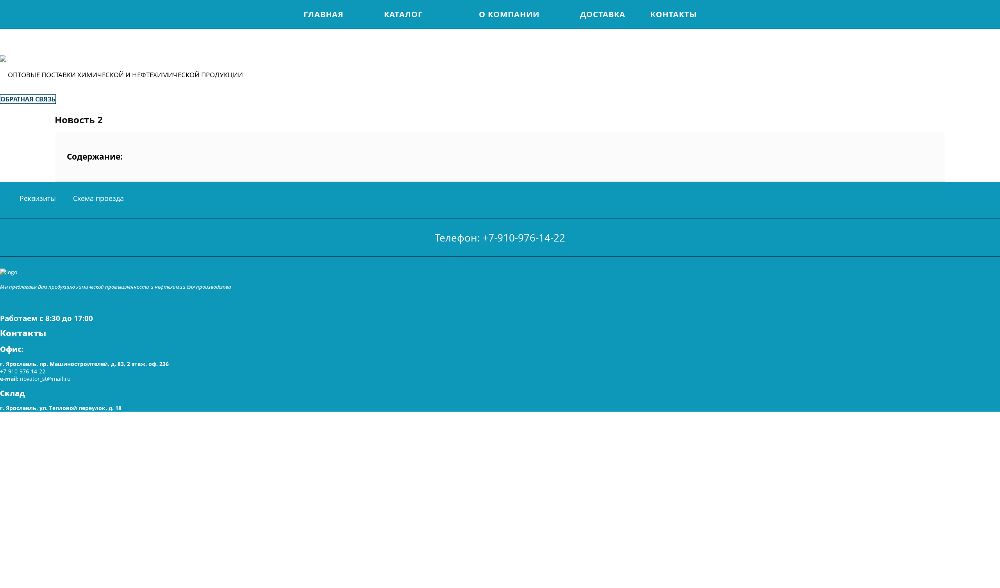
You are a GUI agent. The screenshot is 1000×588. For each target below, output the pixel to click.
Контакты (673, 14)
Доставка (602, 14)
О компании (509, 14)
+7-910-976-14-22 (22, 371)
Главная (323, 14)
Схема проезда (98, 198)
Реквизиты (38, 198)
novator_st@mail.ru (45, 378)
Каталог (403, 14)
